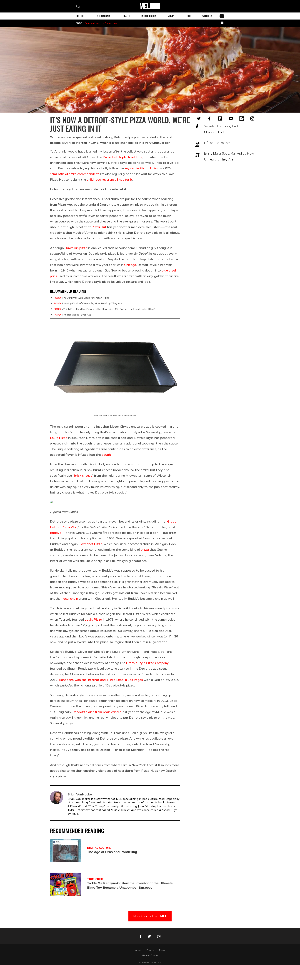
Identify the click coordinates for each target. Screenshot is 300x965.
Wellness (207, 16)
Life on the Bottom (217, 143)
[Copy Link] (241, 118)
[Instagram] (252, 118)
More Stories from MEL (150, 916)
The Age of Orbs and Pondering (112, 852)
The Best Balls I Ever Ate (72, 314)
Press (162, 950)
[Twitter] (198, 118)
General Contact (150, 955)
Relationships (148, 16)
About (138, 950)
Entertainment (104, 16)
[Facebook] (209, 118)
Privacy (150, 950)
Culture (80, 16)
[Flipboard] (220, 118)
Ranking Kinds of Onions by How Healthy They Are (88, 303)
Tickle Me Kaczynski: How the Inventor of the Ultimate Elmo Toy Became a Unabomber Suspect (130, 885)
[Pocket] (231, 118)
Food (188, 16)
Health (126, 16)
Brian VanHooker (93, 23)
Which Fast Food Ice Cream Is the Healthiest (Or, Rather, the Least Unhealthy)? (104, 309)
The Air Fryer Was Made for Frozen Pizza (81, 297)
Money (171, 16)
